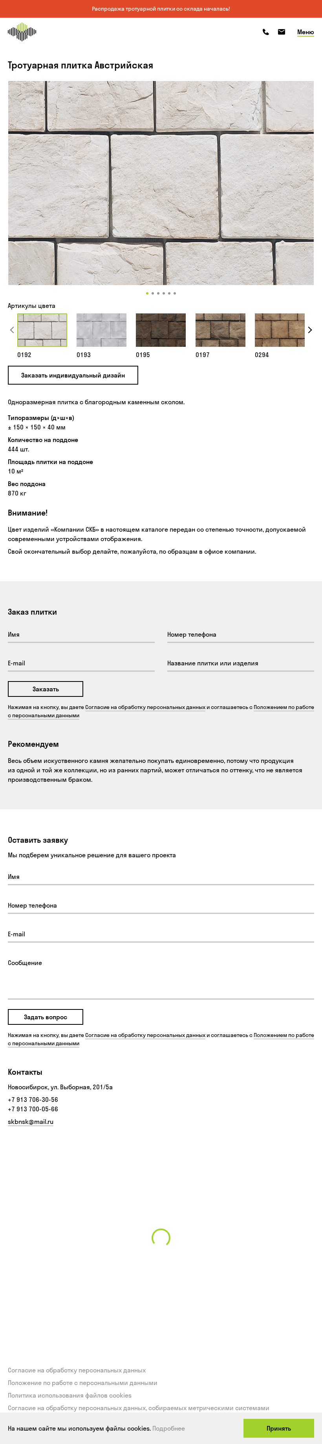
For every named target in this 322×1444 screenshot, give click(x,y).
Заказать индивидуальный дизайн (73, 375)
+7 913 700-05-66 (33, 1109)
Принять (279, 1428)
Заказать (46, 689)
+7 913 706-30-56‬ (33, 1099)
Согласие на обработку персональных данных (145, 707)
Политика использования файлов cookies (70, 1395)
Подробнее (168, 1428)
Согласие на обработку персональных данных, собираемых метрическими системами (138, 1408)
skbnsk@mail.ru (30, 1121)
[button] (147, 293)
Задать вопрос (45, 1017)
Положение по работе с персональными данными (82, 1383)
